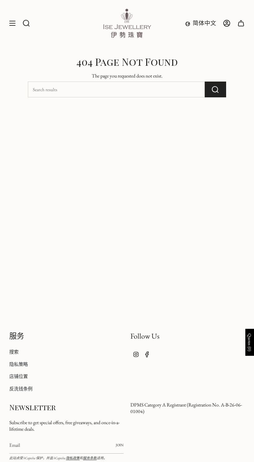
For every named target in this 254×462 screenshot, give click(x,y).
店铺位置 (18, 376)
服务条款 (90, 458)
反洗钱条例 (21, 389)
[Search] (215, 89)
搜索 (14, 352)
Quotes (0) (249, 342)
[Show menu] (12, 23)
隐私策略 (18, 364)
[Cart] (241, 23)
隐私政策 (73, 458)
